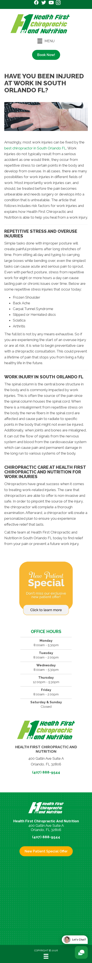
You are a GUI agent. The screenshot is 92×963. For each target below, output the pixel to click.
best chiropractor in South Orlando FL (35, 148)
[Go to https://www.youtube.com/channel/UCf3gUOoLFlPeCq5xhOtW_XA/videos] (51, 3)
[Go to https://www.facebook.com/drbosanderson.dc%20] (36, 3)
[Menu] (46, 956)
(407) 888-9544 (46, 772)
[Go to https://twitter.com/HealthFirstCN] (43, 3)
